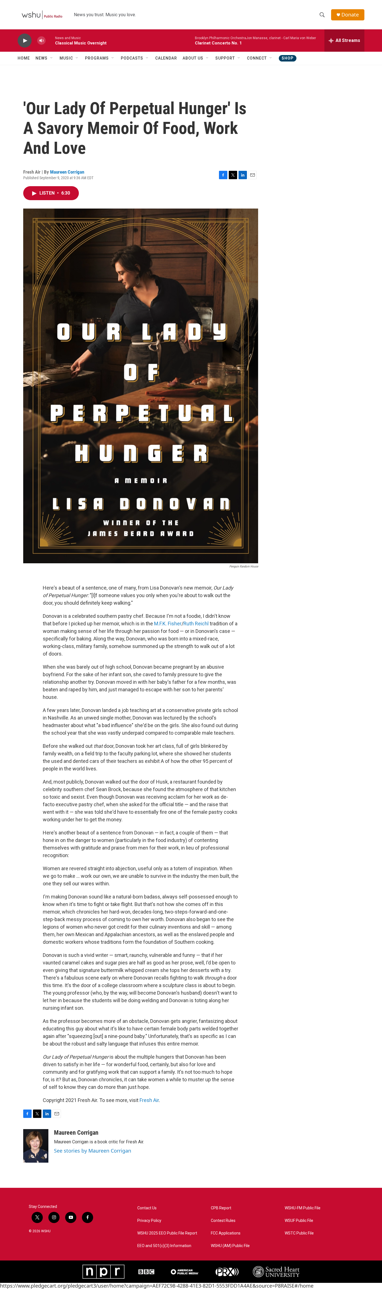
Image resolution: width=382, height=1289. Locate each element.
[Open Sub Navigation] (51, 58)
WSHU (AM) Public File (230, 1246)
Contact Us (147, 1208)
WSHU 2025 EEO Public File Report (167, 1233)
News (42, 58)
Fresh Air (149, 1100)
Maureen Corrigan (67, 172)
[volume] (41, 40)
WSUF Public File (299, 1221)
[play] (24, 40)
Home (24, 58)
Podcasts (132, 58)
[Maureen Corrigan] (35, 1146)
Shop (288, 58)
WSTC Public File (299, 1233)
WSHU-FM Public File (302, 1208)
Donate (350, 15)
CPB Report (221, 1208)
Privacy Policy (149, 1221)
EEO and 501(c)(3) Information (164, 1246)
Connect (257, 58)
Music (66, 58)
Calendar (166, 58)
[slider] (50, 40)
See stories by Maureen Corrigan (92, 1150)
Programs (97, 58)
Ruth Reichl (196, 623)
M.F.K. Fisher (167, 623)
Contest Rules (223, 1221)
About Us (193, 58)
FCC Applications (225, 1233)
